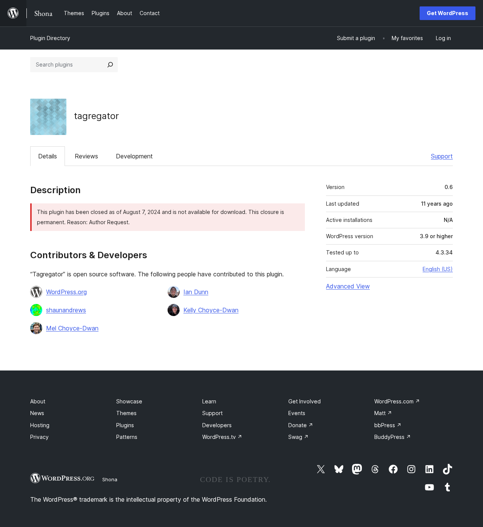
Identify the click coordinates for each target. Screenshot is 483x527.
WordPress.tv (222, 437)
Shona (109, 479)
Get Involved (304, 401)
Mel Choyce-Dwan (72, 328)
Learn (209, 401)
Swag (298, 437)
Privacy (39, 437)
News (37, 413)
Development (134, 156)
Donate (300, 425)
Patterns (126, 437)
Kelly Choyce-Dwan (210, 310)
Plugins (125, 425)
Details (47, 156)
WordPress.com (397, 401)
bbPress (387, 425)
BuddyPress (392, 437)
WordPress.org (66, 292)
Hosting (39, 425)
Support (442, 156)
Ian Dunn (195, 292)
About (37, 401)
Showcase (129, 401)
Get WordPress (447, 13)
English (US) (438, 269)
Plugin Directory (50, 38)
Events (296, 413)
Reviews (86, 156)
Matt (383, 413)
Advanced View (348, 286)
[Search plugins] (110, 64)
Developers (217, 425)
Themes (126, 413)
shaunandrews (66, 310)
